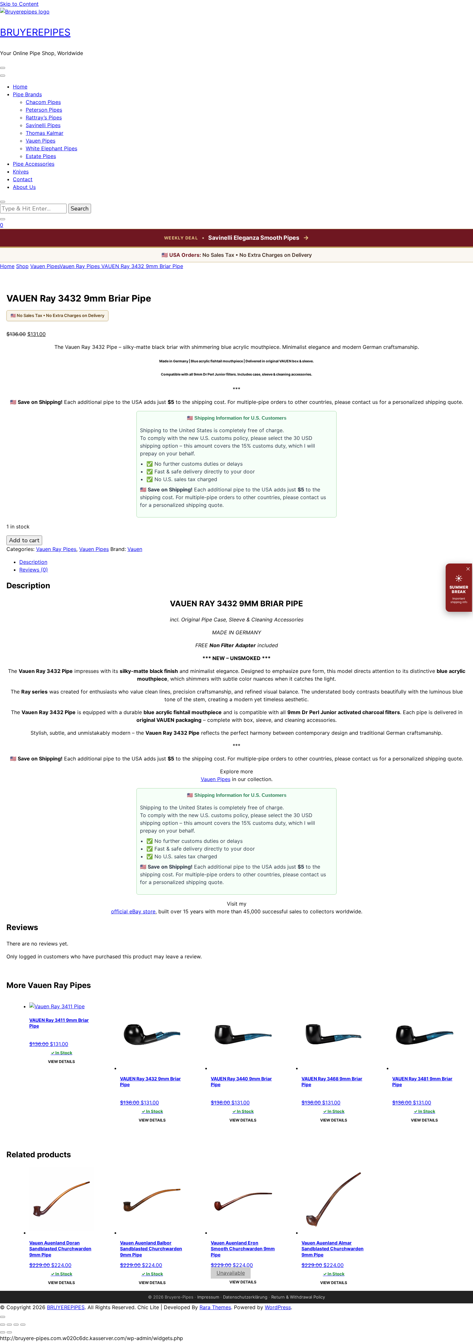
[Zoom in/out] (2, 1325)
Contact (22, 179)
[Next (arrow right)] (9, 1332)
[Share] (16, 1325)
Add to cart (24, 540)
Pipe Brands (27, 94)
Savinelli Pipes (43, 125)
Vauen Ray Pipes (56, 549)
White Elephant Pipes (51, 148)
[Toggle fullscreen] (9, 1325)
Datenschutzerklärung (245, 1297)
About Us (24, 187)
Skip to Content (19, 4)
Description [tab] (33, 562)
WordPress (278, 1307)
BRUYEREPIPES (35, 32)
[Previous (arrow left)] (2, 1332)
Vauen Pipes (40, 140)
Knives (21, 171)
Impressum (208, 1297)
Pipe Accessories (33, 164)
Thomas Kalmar (44, 133)
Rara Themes (215, 1307)
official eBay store (133, 911)
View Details (61, 1061)
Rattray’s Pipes (44, 117)
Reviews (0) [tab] (33, 569)
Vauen (134, 549)
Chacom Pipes (43, 102)
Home (20, 86)
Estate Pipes (41, 156)
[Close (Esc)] (22, 1325)
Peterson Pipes (44, 110)
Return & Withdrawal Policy (298, 1297)
